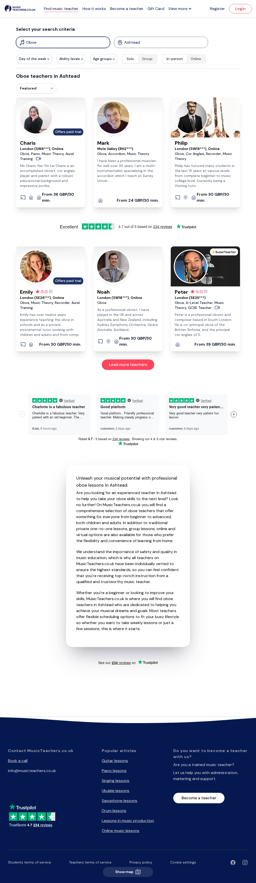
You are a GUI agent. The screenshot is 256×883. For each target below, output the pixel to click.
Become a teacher (127, 8)
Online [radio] (196, 58)
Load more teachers (128, 364)
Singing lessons (115, 780)
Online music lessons (120, 830)
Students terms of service (29, 862)
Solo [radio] (130, 58)
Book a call (18, 760)
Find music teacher (61, 8)
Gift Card (156, 8)
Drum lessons (114, 810)
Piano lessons (114, 770)
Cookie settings (183, 862)
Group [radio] (147, 58)
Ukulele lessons (115, 790)
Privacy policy (141, 862)
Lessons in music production (128, 820)
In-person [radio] (174, 58)
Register (217, 8)
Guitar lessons (115, 760)
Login (240, 8)
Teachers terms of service (90, 862)
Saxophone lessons (119, 800)
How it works (94, 8)
